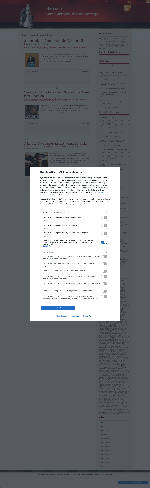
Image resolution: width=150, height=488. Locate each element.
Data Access (75, 316)
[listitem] (75, 212)
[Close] (115, 172)
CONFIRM (58, 308)
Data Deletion (62, 316)
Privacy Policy (88, 316)
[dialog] (75, 244)
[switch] (104, 217)
